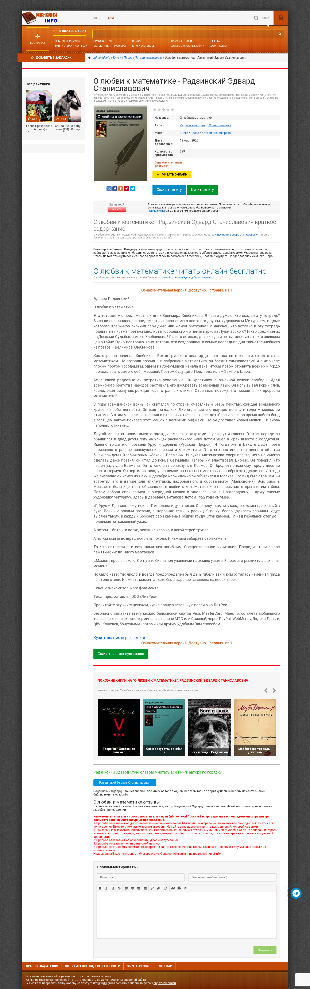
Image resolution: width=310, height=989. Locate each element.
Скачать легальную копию (121, 653)
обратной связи (165, 983)
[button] (100, 888)
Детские (216, 41)
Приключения (102, 41)
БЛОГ (111, 17)
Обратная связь (139, 966)
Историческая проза (216, 133)
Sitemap (165, 966)
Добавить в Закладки (53, 57)
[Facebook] (114, 188)
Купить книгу (202, 189)
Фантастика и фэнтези (70, 45)
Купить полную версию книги (119, 637)
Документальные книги (187, 45)
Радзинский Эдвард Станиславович (205, 125)
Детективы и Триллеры (109, 45)
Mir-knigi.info (53, 18)
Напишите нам (157, 210)
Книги (97, 17)
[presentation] (100, 888)
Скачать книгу (169, 189)
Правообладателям (42, 966)
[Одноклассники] (120, 188)
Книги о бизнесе (143, 45)
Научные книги (181, 41)
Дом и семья (219, 45)
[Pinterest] (126, 188)
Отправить (265, 950)
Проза (136, 41)
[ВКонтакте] (109, 188)
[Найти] (280, 34)
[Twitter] (132, 188)
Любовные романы (67, 41)
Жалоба (117, 209)
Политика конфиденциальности (92, 966)
